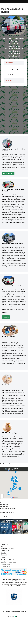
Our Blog (3, 553)
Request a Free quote (8, 173)
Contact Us (6, 317)
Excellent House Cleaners (9, 562)
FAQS (3, 557)
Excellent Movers (6, 566)
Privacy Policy (5, 550)
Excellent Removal (6, 564)
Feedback (4, 555)
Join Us (3, 546)
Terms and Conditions (7, 548)
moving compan (7, 194)
